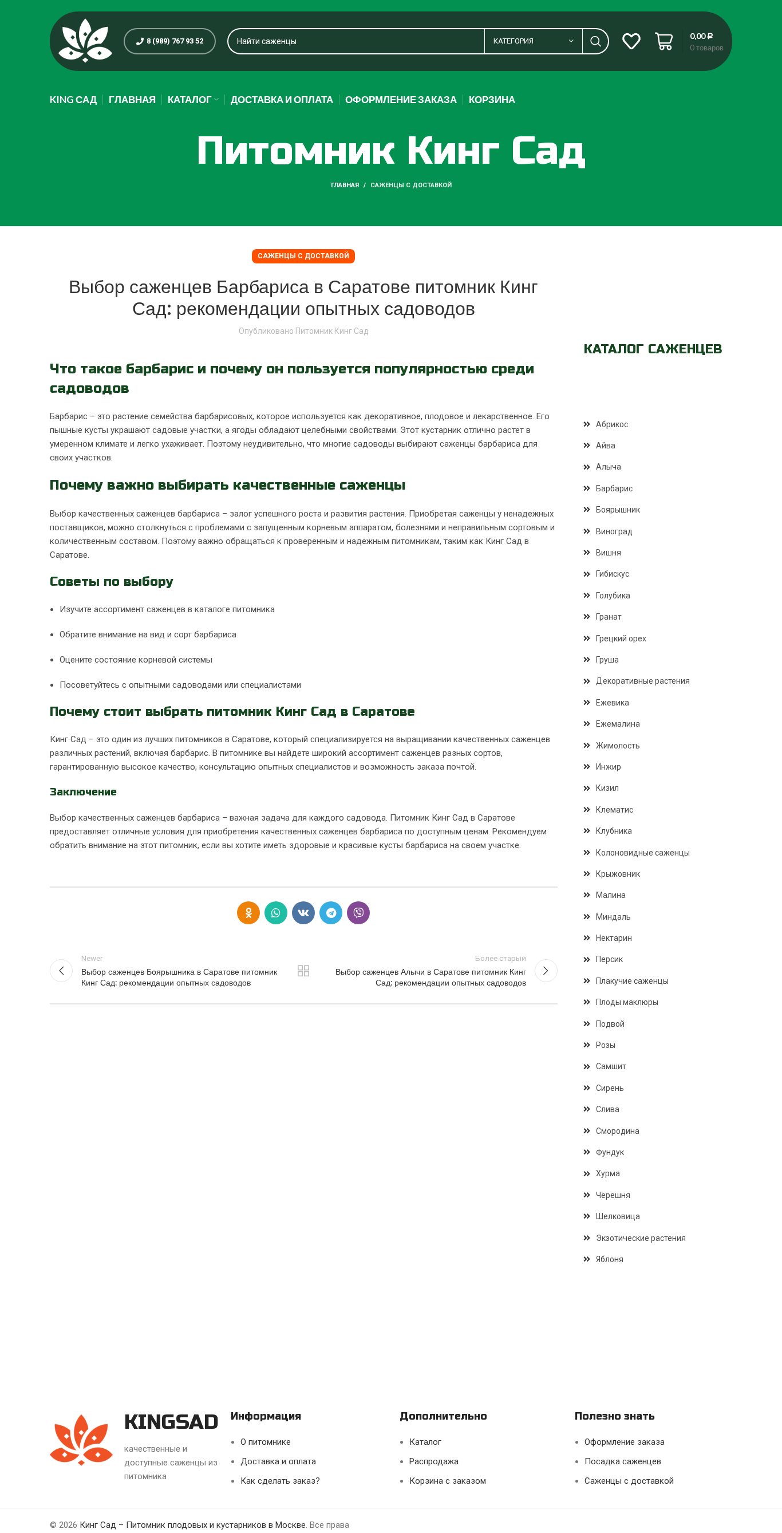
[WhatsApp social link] (275, 912)
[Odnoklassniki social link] (248, 912)
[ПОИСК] (596, 41)
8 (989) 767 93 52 (175, 41)
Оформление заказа (624, 1442)
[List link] (658, 424)
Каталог (425, 1442)
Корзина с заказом (447, 1481)
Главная (345, 185)
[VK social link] (303, 912)
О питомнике (265, 1442)
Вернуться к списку (303, 970)
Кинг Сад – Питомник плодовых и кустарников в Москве (193, 1525)
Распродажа (434, 1461)
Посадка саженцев (622, 1461)
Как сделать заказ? (280, 1481)
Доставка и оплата (278, 1461)
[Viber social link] (358, 912)
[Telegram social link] (330, 912)
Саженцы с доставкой (411, 185)
